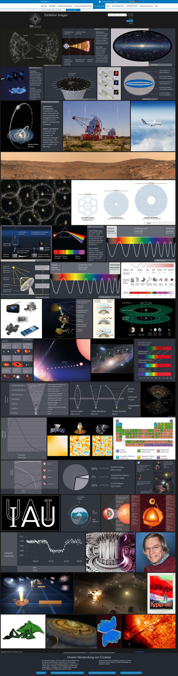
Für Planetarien (99, 6)
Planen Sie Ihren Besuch (65, 6)
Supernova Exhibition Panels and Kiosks (51, 10)
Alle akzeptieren (41, 673)
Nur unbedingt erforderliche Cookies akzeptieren (102, 673)
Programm (52, 6)
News (108, 6)
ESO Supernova (45, 1)
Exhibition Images (71, 10)
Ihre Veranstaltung (118, 6)
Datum (131, 23)
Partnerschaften (131, 6)
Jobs (156, 6)
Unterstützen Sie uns (146, 6)
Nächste (141, 652)
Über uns (44, 6)
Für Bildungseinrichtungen (83, 6)
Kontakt (104, 1)
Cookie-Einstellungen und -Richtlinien (131, 673)
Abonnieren (110, 1)
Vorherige (136, 652)
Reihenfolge (130, 21)
